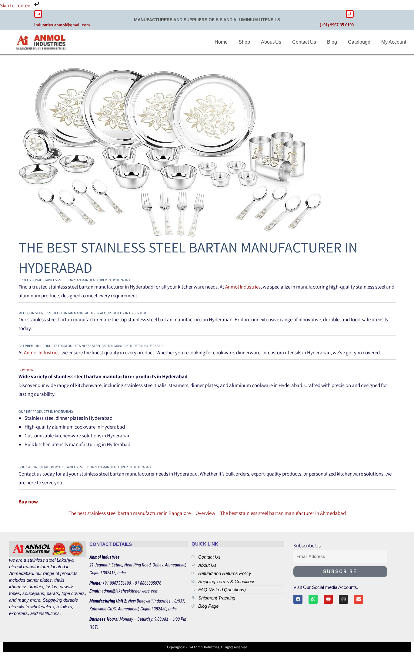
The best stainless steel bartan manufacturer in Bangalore (129, 513)
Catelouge (359, 42)
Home (221, 42)
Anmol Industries (243, 286)
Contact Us (304, 42)
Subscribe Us (307, 545)
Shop (244, 42)
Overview (205, 513)
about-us (271, 42)
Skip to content (16, 5)
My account (393, 42)
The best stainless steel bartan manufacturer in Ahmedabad (283, 513)
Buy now (25, 370)
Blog (332, 42)
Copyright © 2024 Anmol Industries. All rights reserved (207, 647)
